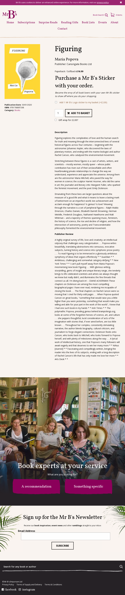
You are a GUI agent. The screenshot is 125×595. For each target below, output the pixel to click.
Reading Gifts (69, 23)
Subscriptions (26, 23)
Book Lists (88, 23)
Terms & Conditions (53, 585)
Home (10, 23)
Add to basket (80, 113)
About (114, 23)
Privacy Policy (8, 585)
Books (17, 110)
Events (102, 23)
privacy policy (103, 2)
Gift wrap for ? (68, 120)
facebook (10, 589)
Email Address (26, 530)
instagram (28, 589)
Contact (62, 29)
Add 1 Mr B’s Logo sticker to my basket (83, 102)
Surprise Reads (48, 23)
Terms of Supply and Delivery (29, 585)
